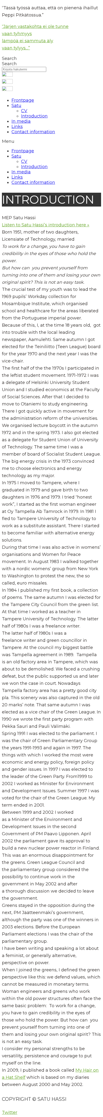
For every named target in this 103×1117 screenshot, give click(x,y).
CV (24, 110)
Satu (16, 105)
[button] (51, 141)
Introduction (34, 116)
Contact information (33, 131)
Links (17, 126)
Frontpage (22, 100)
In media (21, 121)
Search (9, 58)
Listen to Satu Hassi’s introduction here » (45, 225)
